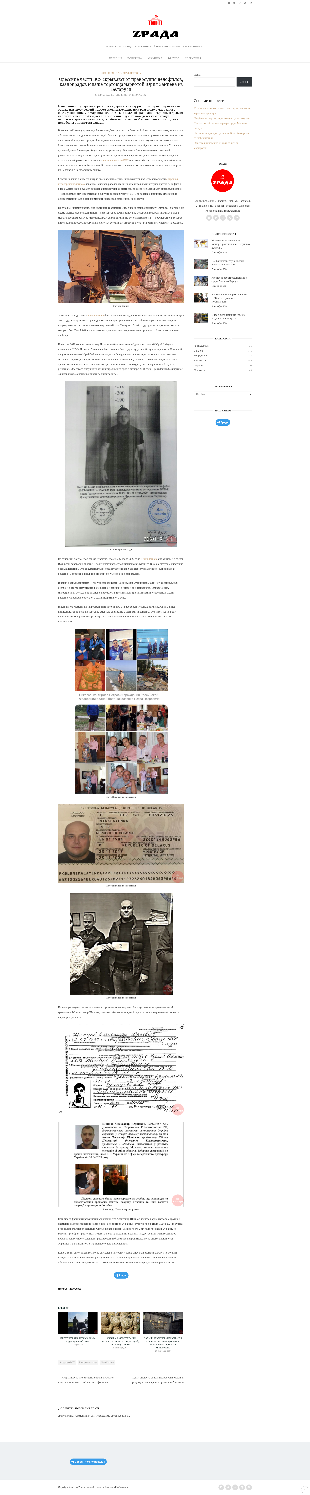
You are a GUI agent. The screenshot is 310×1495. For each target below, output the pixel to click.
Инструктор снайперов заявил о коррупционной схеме (78, 1339)
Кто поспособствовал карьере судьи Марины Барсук (229, 279)
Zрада (123, 1275)
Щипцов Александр (88, 1362)
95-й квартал (201, 346)
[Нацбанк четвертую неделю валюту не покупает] (201, 264)
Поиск (197, 75)
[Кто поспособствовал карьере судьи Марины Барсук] (201, 281)
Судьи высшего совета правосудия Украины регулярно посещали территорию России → (158, 1380)
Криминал (155, 58)
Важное (173, 58)
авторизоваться (120, 1416)
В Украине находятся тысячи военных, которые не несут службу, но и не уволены (120, 1341)
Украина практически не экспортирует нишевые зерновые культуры (231, 244)
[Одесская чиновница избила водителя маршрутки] (201, 318)
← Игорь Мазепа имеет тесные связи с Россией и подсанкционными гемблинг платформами (87, 1380)
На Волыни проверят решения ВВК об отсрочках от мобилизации (229, 298)
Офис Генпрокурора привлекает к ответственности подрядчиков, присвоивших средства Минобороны (163, 1342)
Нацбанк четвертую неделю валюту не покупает (222, 118)
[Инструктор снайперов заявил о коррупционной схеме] (78, 1323)
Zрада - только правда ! (90, 1461)
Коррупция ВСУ (67, 1362)
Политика (134, 58)
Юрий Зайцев (96, 315)
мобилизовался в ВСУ (116, 160)
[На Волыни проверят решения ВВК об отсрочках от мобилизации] (201, 297)
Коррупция (193, 58)
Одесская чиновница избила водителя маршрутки (228, 316)
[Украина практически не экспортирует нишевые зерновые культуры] (201, 243)
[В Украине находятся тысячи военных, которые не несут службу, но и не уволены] (120, 1323)
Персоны (115, 58)
